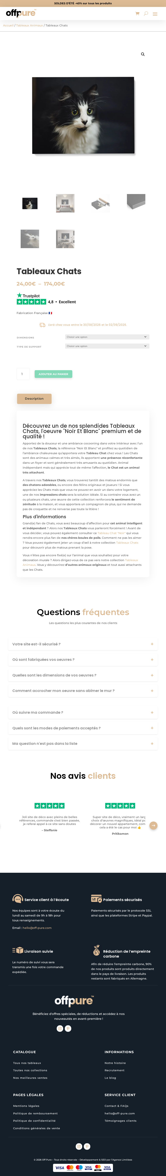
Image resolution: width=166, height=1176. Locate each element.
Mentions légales (26, 1105)
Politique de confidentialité (34, 1120)
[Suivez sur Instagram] (60, 1028)
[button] (143, 54)
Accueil (8, 25)
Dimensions (25, 337)
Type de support (29, 346)
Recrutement (115, 1070)
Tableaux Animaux (29, 25)
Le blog (110, 1077)
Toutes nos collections (30, 1070)
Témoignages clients (121, 1120)
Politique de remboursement (35, 1113)
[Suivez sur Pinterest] (68, 1028)
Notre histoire (115, 1063)
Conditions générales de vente (36, 1128)
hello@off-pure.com (37, 928)
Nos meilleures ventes (30, 1077)
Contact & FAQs (117, 1105)
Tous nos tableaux (27, 1063)
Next (153, 825)
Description (34, 399)
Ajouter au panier (53, 374)
